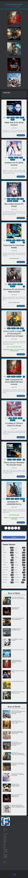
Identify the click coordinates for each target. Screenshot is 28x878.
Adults (10, 418)
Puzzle (15, 547)
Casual (17, 117)
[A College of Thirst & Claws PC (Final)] (14, 408)
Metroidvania (9, 240)
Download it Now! (20, 135)
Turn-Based (16, 579)
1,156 (19, 528)
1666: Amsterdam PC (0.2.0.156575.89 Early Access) (14, 382)
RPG (15, 554)
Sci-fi (8, 117)
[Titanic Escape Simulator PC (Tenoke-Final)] (14, 450)
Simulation (22, 117)
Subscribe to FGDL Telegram (14, 6)
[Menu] (14, 0)
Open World (12, 286)
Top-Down (16, 574)
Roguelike (16, 552)
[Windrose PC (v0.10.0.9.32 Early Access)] (14, 274)
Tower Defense (17, 577)
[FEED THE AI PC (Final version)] (14, 108)
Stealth (15, 569)
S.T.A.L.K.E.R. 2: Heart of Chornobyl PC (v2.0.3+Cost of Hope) (13, 333)
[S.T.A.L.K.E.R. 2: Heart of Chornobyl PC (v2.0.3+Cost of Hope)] (14, 318)
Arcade (4, 557)
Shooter (22, 328)
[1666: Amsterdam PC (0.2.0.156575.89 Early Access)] (14, 367)
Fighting (4, 564)
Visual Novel (11, 157)
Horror (14, 459)
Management (5, 574)
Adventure (12, 117)
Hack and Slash (6, 567)
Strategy (12, 119)
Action (14, 240)
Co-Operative (20, 284)
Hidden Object (5, 569)
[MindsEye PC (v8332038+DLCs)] (14, 489)
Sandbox (16, 557)
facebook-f (13, 875)
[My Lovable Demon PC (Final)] (14, 189)
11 (23, 330)
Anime (23, 240)
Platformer (12, 242)
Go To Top (15, 875)
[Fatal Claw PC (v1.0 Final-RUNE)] (14, 230)
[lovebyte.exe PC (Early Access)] (14, 148)
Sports (15, 567)
